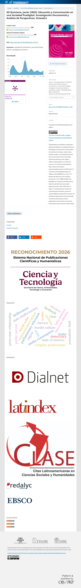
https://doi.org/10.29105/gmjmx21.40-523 (24, 42)
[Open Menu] (6, 2)
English (9, 225)
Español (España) (12, 228)
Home (9, 8)
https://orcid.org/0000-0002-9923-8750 (19, 37)
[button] (12, 237)
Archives (16, 8)
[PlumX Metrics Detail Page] (15, 88)
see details (15, 101)
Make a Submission (14, 213)
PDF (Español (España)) (59, 64)
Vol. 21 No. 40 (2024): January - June (31, 8)
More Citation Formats (57, 97)
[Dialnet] (40, 394)
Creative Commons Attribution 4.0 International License (60, 137)
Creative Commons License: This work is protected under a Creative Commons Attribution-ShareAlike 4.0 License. (37, 553)
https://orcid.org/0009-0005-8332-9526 (19, 29)
